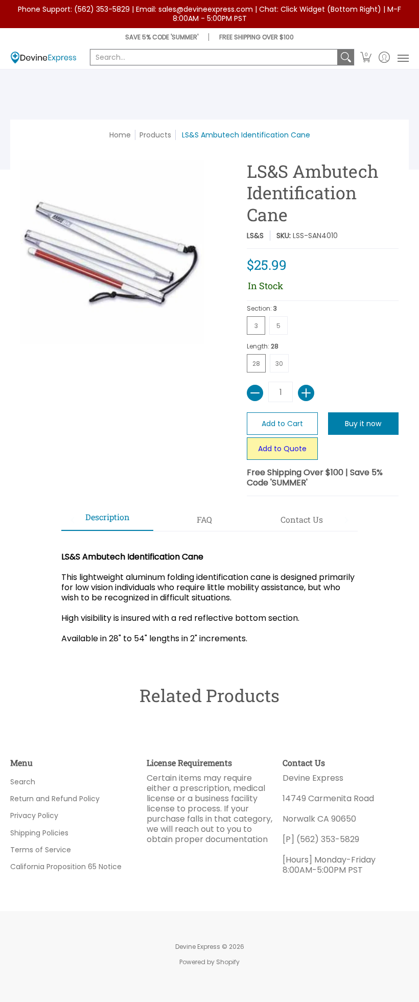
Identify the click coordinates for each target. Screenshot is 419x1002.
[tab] (107, 520)
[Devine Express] (43, 57)
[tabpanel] (209, 592)
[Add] (306, 393)
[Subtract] (255, 393)
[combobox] (214, 57)
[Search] (346, 57)
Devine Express (197, 946)
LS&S (255, 235)
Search (22, 782)
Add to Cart (282, 423)
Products (155, 135)
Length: (262, 346)
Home (120, 135)
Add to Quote (282, 449)
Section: (262, 308)
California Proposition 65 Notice (66, 866)
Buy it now (363, 423)
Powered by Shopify (209, 962)
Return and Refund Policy (55, 799)
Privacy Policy (34, 815)
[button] (366, 57)
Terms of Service (40, 850)
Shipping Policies (39, 833)
